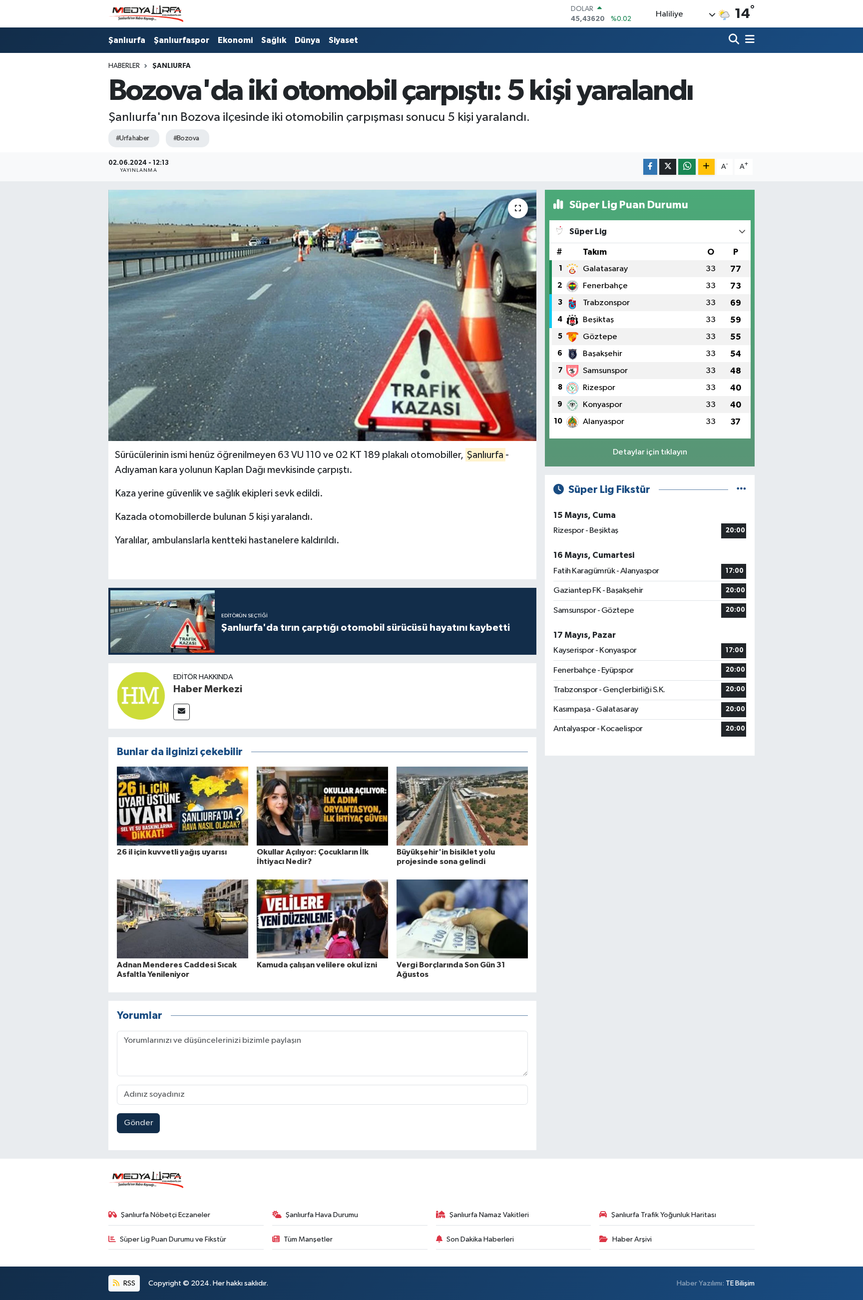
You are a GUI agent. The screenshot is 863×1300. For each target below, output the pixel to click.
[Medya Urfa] (145, 14)
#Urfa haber (132, 138)
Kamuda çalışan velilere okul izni (317, 965)
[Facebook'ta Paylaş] (650, 167)
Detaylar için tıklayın (650, 452)
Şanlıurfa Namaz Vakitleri (489, 1215)
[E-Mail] (181, 712)
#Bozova (186, 138)
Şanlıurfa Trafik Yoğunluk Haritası (663, 1215)
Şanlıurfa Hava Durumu (322, 1215)
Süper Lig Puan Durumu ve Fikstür (173, 1239)
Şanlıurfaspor (181, 40)
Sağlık (273, 40)
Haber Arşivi (632, 1239)
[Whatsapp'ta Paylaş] (687, 167)
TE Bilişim (740, 1283)
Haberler (124, 65)
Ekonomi (235, 40)
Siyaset (343, 40)
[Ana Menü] (748, 40)
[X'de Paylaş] (667, 167)
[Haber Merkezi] (141, 695)
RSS (128, 1283)
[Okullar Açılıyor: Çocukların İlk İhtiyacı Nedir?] (322, 806)
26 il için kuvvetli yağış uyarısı (172, 852)
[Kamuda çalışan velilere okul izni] (322, 918)
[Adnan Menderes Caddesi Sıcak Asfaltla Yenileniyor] (182, 918)
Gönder (138, 1123)
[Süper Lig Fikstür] (741, 489)
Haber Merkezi (207, 689)
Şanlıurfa (126, 40)
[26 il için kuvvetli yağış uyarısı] (182, 806)
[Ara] (735, 40)
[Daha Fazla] (706, 167)
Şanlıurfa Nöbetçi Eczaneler (165, 1215)
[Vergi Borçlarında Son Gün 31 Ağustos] (462, 918)
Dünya (307, 40)
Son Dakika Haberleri (480, 1239)
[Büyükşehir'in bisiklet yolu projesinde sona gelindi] (462, 806)
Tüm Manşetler (308, 1239)
